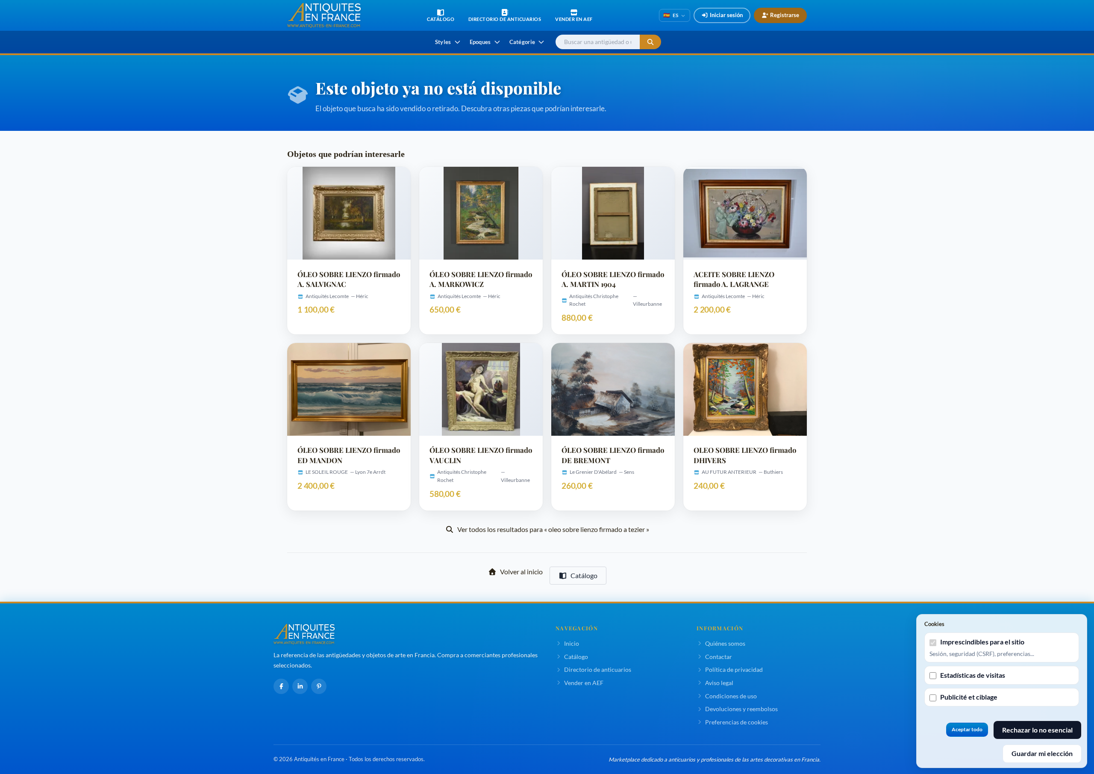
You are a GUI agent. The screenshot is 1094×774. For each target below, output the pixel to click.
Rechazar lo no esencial (1037, 730)
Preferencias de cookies (736, 722)
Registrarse (784, 15)
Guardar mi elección (1042, 753)
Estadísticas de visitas (972, 675)
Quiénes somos (725, 643)
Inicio (571, 643)
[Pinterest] (318, 686)
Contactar (718, 656)
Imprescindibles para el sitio (982, 642)
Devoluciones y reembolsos (741, 708)
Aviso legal (719, 682)
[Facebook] (281, 686)
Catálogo (584, 575)
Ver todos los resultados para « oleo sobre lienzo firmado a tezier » (553, 529)
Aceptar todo (967, 729)
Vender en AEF (583, 682)
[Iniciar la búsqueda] (650, 42)
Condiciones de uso (731, 696)
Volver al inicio (521, 571)
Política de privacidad (734, 669)
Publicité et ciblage (968, 697)
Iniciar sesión (726, 15)
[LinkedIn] (300, 686)
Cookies (934, 623)
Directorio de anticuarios (597, 669)
